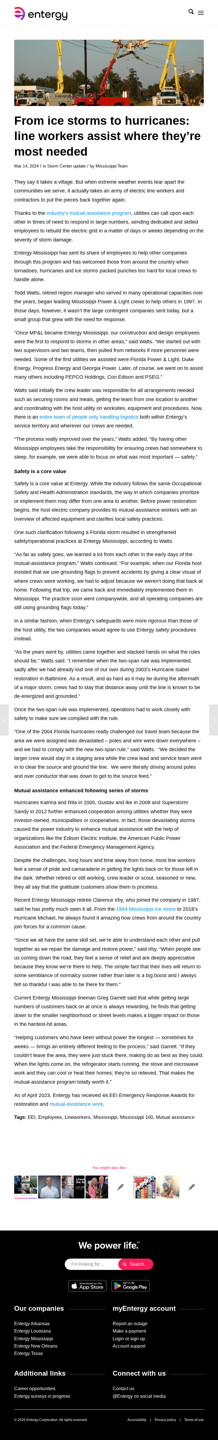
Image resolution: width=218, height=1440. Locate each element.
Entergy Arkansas (32, 1323)
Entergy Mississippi (33, 1338)
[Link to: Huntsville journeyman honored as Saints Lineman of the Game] (73, 1187)
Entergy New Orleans (35, 1346)
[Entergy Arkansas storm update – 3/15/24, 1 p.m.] (213, 720)
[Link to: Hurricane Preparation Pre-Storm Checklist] (144, 1187)
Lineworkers (78, 1117)
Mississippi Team (112, 166)
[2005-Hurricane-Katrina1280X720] (109, 73)
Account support (129, 1346)
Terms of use (194, 1420)
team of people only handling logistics (96, 417)
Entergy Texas (28, 1353)
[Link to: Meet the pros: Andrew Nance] (49, 1187)
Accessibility (136, 1420)
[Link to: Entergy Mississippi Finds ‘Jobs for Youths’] (167, 1187)
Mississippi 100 (136, 1117)
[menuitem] (188, 13)
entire (46, 417)
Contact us (123, 1388)
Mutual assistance (175, 1117)
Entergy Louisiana (32, 1331)
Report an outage (130, 1323)
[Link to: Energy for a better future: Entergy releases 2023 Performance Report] (25, 1187)
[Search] (188, 13)
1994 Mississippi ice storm (146, 909)
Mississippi (105, 1117)
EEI (31, 1117)
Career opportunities (34, 1388)
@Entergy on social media (139, 1396)
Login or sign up (129, 1338)
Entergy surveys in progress (42, 1396)
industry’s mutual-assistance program (89, 213)
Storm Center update (66, 166)
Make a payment (129, 1331)
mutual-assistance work (76, 1104)
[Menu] (201, 12)
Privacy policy (165, 1420)
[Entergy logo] (42, 13)
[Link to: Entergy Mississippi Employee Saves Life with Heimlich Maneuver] (191, 1187)
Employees (50, 1117)
